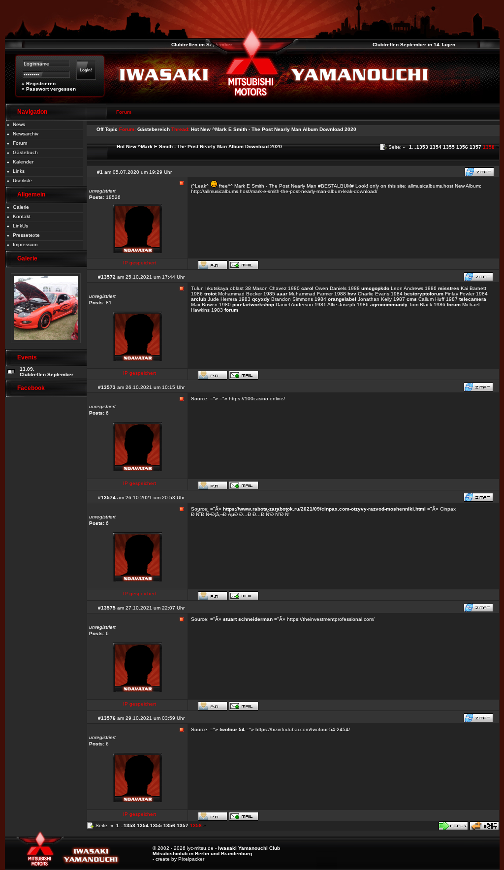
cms (412, 299)
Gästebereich (153, 129)
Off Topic (107, 129)
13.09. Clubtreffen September (46, 371)
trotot (210, 293)
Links (19, 171)
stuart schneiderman (248, 619)
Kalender (23, 161)
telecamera (472, 299)
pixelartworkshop (253, 304)
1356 (462, 147)
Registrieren (41, 83)
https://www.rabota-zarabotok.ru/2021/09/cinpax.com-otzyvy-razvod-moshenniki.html (324, 509)
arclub (198, 299)
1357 (475, 147)
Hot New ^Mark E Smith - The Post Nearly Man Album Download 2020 (273, 129)
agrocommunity (389, 304)
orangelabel (342, 299)
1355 (449, 147)
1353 (422, 147)
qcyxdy (261, 299)
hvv (351, 293)
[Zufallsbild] (46, 346)
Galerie (21, 207)
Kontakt (22, 216)
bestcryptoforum (423, 293)
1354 (435, 147)
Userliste (22, 180)
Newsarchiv (25, 133)
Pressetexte (26, 235)
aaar (282, 293)
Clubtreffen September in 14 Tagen (405, 44)
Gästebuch (25, 152)
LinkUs (20, 225)
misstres (448, 288)
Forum (20, 143)
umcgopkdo (375, 288)
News (19, 124)
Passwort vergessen (51, 89)
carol (307, 288)
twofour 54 (232, 729)
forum (454, 304)
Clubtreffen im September (192, 44)
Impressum (25, 244)
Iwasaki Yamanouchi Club (249, 848)
